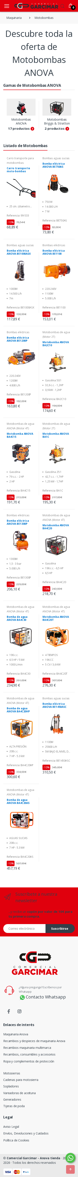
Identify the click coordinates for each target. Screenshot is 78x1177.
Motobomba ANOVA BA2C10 (55, 344)
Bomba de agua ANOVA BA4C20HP (18, 710)
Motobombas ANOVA (21, 121)
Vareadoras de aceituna (19, 1093)
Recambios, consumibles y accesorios (29, 1054)
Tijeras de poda (14, 1106)
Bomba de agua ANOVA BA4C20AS (18, 801)
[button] (62, 5)
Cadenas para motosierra (20, 1080)
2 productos (54, 128)
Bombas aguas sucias (56, 158)
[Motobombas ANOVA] (21, 107)
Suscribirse (59, 928)
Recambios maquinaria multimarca (27, 1048)
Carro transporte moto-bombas (18, 170)
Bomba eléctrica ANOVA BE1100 (53, 252)
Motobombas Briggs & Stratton (57, 121)
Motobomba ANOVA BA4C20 (55, 527)
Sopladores (11, 1086)
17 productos (19, 128)
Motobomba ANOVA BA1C (55, 435)
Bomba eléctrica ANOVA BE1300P (18, 522)
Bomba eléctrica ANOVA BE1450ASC (54, 705)
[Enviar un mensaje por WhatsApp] (70, 1158)
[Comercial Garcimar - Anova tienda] (30, 5)
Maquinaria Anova (15, 1034)
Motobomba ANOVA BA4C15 (20, 435)
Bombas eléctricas (53, 245)
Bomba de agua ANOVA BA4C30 (17, 618)
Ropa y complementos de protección (28, 1061)
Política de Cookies (16, 1140)
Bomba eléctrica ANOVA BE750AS (53, 165)
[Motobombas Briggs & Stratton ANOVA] (56, 107)
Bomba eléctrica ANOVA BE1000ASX (19, 252)
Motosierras (11, 1073)
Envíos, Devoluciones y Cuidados (26, 1133)
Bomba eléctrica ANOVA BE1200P (18, 339)
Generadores (12, 1099)
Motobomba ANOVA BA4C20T (55, 618)
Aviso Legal (11, 1127)
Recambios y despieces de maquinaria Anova (34, 1041)
